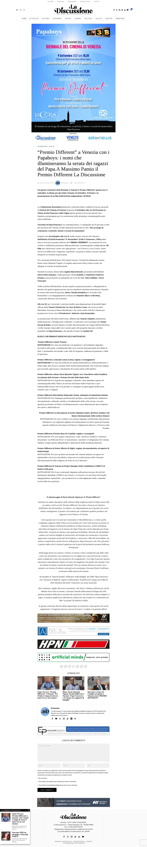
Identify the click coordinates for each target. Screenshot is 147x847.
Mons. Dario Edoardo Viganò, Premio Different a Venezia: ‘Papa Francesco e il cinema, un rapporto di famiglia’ (73, 696)
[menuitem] (51, 1)
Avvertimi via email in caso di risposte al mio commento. (57, 781)
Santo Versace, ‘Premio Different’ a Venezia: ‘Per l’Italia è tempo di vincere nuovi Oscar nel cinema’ (48, 695)
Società (51, 146)
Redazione (65, 183)
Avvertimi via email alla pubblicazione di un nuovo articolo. (58, 785)
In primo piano (43, 146)
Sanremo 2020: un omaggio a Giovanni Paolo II (20, 834)
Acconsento (43, 778)
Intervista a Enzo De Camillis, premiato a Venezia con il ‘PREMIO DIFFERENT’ (97, 695)
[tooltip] (114, 10)
